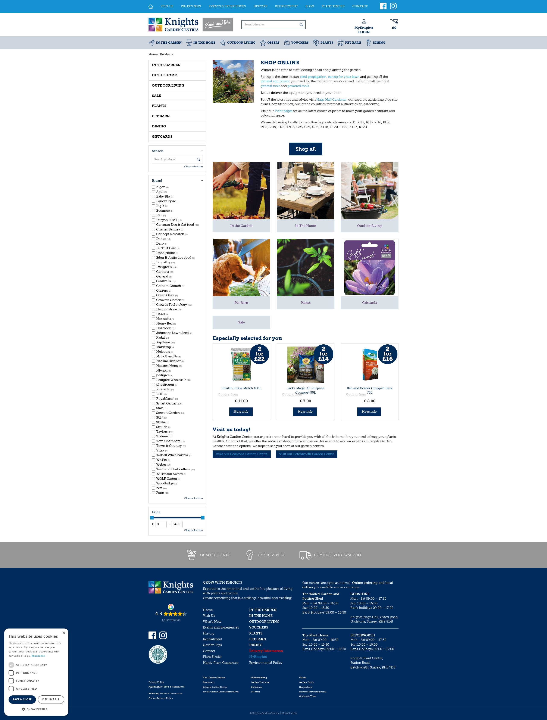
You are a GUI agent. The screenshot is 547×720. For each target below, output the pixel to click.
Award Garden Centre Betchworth (221, 691)
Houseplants (305, 687)
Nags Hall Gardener (331, 100)
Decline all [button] (51, 699)
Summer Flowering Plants (312, 691)
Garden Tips (212, 645)
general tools (270, 86)
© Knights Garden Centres (264, 713)
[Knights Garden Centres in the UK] (191, 24)
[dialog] (36, 672)
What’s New (212, 622)
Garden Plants (306, 682)
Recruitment (212, 639)
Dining (159, 126)
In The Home (164, 75)
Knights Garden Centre (215, 687)
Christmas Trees (307, 696)
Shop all (306, 149)
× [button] (63, 633)
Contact (209, 651)
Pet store (255, 691)
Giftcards (162, 136)
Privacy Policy (156, 682)
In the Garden (166, 65)
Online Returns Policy (161, 698)
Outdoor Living (168, 85)
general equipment (275, 81)
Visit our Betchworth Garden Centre (306, 454)
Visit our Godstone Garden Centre (242, 454)
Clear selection (193, 166)
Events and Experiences (221, 627)
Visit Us (209, 616)
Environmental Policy (265, 663)
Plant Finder (212, 657)
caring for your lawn (343, 77)
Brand (157, 181)
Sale (156, 96)
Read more (38, 656)
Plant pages (283, 111)
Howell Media (289, 713)
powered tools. (299, 86)
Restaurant (208, 682)
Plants (159, 106)
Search (157, 151)
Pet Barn (161, 116)
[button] (36, 709)
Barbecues (256, 687)
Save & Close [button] (22, 699)
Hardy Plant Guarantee (220, 663)
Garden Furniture (260, 682)
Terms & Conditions (166, 686)
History (209, 633)
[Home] (151, 6)
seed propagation (313, 77)
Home (208, 610)
